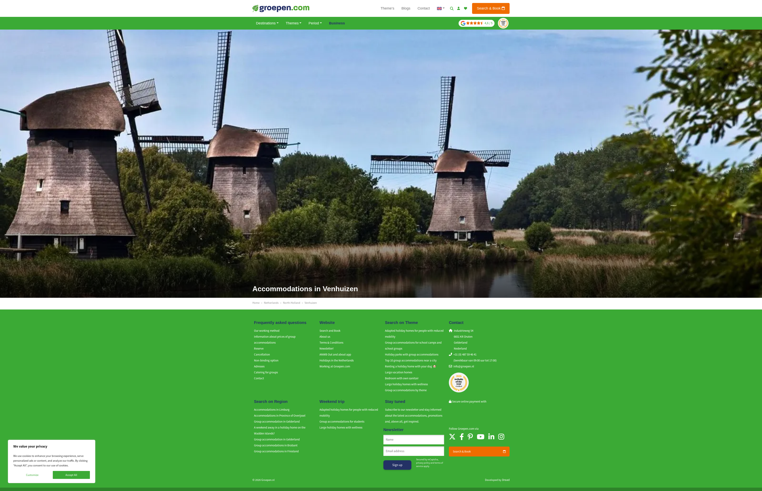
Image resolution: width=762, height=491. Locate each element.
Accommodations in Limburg (272, 409)
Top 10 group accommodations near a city (411, 360)
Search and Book (329, 330)
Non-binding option (266, 360)
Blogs (405, 8)
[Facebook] (462, 437)
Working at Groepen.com (334, 366)
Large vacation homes (398, 372)
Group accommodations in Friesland (276, 451)
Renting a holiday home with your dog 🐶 (410, 366)
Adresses (259, 366)
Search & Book (489, 8)
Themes (292, 23)
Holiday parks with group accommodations (411, 354)
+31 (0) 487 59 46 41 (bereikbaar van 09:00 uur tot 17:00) (475, 357)
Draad (506, 480)
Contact (424, 8)
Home (256, 303)
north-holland (291, 303)
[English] (440, 8)
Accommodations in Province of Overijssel (279, 415)
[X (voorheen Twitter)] (452, 437)
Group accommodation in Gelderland (277, 421)
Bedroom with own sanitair (402, 378)
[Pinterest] (470, 437)
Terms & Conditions (331, 342)
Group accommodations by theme (406, 390)
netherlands (271, 303)
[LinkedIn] (491, 437)
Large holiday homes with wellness (406, 384)
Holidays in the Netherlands (336, 360)
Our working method (266, 330)
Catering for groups (266, 372)
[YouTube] (480, 437)
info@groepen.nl (463, 366)
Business (337, 23)
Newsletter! (326, 348)
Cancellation (262, 354)
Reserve (259, 348)
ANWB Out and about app (335, 354)
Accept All (71, 475)
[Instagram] (501, 437)
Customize (32, 475)
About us (324, 336)
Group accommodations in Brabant (275, 445)
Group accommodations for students (341, 421)
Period (314, 23)
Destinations (266, 23)
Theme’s (387, 8)
